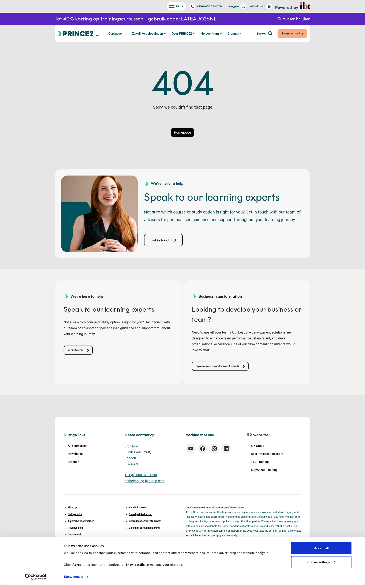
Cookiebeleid (75, 534)
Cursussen (115, 33)
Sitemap (72, 507)
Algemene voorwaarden (81, 521)
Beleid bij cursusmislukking (144, 527)
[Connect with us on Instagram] (214, 448)
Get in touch (160, 240)
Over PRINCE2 (182, 33)
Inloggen (234, 6)
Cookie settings (318, 562)
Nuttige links (75, 514)
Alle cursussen (77, 445)
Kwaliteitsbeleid (138, 507)
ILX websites (257, 434)
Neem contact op (292, 33)
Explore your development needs (217, 366)
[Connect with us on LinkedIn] (226, 448)
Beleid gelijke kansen (140, 514)
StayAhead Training (264, 470)
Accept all (321, 548)
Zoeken (262, 33)
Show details (73, 576)
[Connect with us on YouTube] (191, 448)
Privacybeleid (75, 527)
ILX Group (257, 445)
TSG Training (260, 461)
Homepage (182, 132)
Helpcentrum (210, 33)
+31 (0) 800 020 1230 (209, 6)
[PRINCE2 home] (79, 33)
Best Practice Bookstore (267, 453)
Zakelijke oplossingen (147, 33)
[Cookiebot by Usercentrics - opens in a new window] (35, 577)
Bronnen (233, 33)
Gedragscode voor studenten (145, 521)
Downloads (75, 453)
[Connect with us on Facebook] (202, 448)
